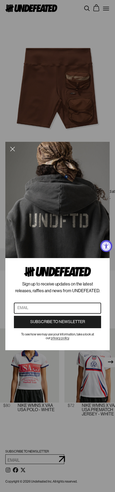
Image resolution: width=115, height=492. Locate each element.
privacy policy (60, 338)
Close (12, 149)
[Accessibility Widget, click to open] (106, 246)
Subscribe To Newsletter (57, 322)
